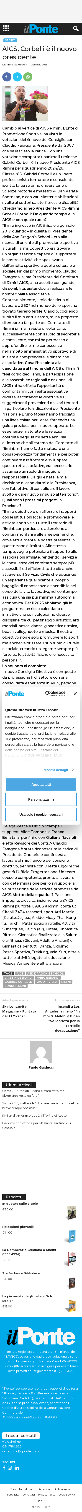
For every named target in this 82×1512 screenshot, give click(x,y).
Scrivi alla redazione (22, 1489)
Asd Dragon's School (45, 973)
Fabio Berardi (47, 977)
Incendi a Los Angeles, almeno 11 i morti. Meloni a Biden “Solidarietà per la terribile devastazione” (61, 1018)
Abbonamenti (63, 1489)
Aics (20, 973)
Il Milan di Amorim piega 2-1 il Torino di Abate (34, 1115)
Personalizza (38, 799)
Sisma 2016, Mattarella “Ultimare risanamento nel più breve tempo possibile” (40, 1105)
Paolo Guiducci (15, 64)
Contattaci (29, 1494)
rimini (66, 981)
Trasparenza (40, 1500)
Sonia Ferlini (15, 986)
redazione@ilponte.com (20, 1451)
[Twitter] (17, 76)
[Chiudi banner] (75, 693)
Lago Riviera (46, 981)
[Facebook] (6, 76)
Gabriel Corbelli (19, 981)
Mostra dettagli (56, 770)
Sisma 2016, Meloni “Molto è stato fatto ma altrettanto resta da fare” (33, 1093)
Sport (10, 40)
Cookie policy (67, 1494)
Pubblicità (13, 1494)
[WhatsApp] (27, 76)
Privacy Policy (46, 1494)
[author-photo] (41, 1052)
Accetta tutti (41, 784)
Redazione (44, 1489)
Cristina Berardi (19, 977)
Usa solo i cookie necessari (41, 814)
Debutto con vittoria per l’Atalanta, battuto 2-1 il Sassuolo (37, 1125)
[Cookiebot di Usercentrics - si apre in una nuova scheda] (48, 694)
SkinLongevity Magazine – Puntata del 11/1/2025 (19, 1011)
